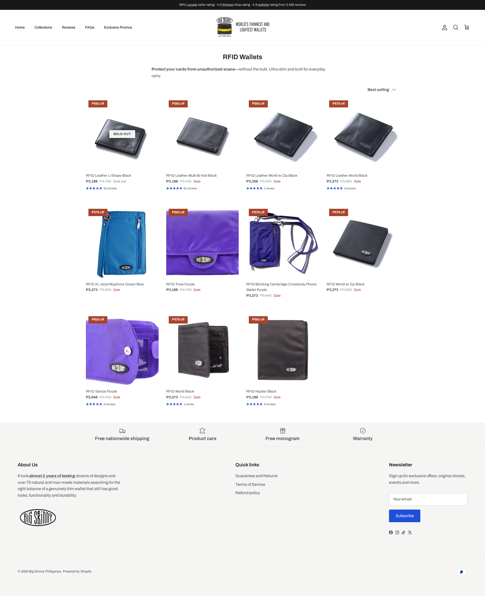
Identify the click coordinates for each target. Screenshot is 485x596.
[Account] (444, 28)
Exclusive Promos (118, 27)
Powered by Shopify (77, 571)
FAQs (89, 27)
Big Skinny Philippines (45, 571)
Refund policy (247, 493)
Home (20, 27)
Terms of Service (250, 484)
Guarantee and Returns (256, 476)
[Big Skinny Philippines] (242, 27)
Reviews (68, 27)
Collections (43, 27)
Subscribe (405, 516)
